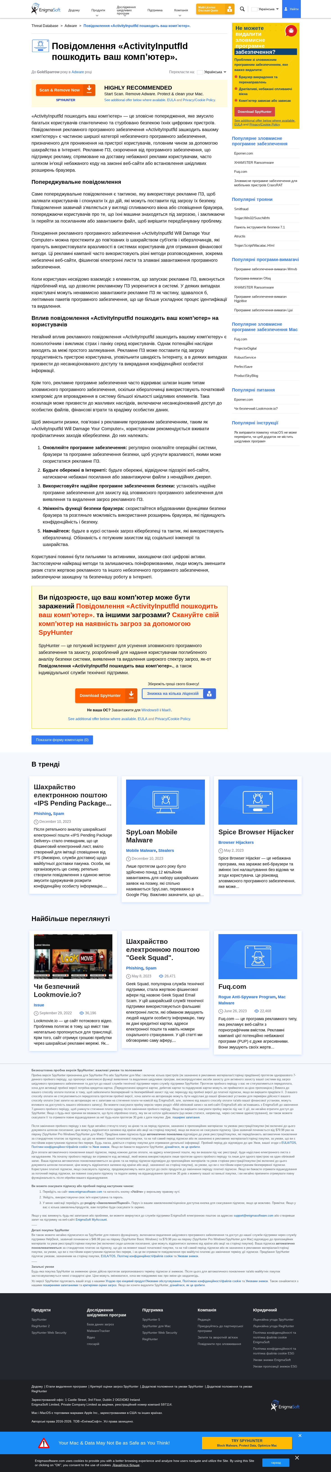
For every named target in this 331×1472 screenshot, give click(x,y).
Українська (266, 9)
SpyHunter (39, 1319)
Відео (91, 1337)
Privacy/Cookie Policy (199, 100)
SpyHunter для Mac (156, 1326)
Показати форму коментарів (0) (62, 740)
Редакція (204, 1319)
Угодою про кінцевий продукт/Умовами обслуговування (143, 1281)
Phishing (42, 813)
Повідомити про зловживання (219, 1344)
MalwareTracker (98, 1331)
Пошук (242, 9)
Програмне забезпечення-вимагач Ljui (263, 310)
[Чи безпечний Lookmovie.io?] (73, 956)
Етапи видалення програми (67, 1386)
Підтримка (155, 10)
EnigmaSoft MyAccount (91, 1219)
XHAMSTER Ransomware (254, 162)
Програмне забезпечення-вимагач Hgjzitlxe (260, 299)
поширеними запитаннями (60, 1285)
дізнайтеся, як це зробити (182, 1147)
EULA (171, 100)
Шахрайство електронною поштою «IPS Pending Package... (72, 795)
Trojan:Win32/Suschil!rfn (252, 218)
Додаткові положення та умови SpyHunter (173, 1386)
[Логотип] (46, 9)
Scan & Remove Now (59, 90)
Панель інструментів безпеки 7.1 (259, 227)
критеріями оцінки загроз (99, 1285)
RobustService (245, 357)
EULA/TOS (288, 1142)
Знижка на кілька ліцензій (173, 693)
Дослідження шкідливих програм (126, 10)
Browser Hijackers (236, 842)
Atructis (239, 236)
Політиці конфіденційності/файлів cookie (145, 1256)
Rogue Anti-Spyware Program (247, 997)
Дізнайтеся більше (126, 1465)
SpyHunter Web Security (49, 1332)
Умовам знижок (187, 1256)
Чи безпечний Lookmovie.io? (256, 408)
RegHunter (150, 1339)
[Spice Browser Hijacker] (257, 802)
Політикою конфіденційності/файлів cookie (212, 1281)
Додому (74, 10)
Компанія (181, 10)
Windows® (150, 710)
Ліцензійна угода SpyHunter (273, 1319)
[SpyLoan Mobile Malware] (165, 802)
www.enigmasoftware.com (85, 1191)
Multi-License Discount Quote (208, 9)
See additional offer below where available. (135, 100)
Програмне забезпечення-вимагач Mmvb (265, 269)
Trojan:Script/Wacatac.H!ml (254, 245)
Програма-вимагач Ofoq (252, 278)
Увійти (294, 9)
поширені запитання (186, 1117)
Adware (71, 26)
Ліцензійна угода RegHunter (273, 1326)
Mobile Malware (141, 850)
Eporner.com (243, 153)
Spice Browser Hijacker (256, 832)
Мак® (166, 710)
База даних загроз (100, 1324)
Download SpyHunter (100, 695)
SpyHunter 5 (151, 1319)
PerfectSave (243, 367)
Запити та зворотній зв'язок (218, 1337)
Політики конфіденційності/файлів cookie (60, 1147)
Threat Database (45, 26)
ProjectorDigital (245, 348)
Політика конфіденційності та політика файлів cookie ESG (274, 1351)
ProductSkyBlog (246, 376)
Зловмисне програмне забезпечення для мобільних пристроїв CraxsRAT (265, 183)
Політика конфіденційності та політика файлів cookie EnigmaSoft (274, 1337)
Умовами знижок (257, 1281)
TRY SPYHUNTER (247, 1443)
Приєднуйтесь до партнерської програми (220, 1328)
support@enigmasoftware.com (253, 1215)
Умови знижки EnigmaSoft (272, 1360)
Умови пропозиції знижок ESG (275, 1366)
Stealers (166, 850)
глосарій (93, 1344)
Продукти (98, 10)
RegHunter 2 (41, 1326)
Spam (58, 813)
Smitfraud (241, 209)
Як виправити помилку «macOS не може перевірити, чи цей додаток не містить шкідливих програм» (265, 436)
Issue (39, 1005)
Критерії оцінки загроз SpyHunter (114, 1386)
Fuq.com (240, 171)
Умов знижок (100, 1147)
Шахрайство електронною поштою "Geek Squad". (163, 949)
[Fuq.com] (257, 956)
